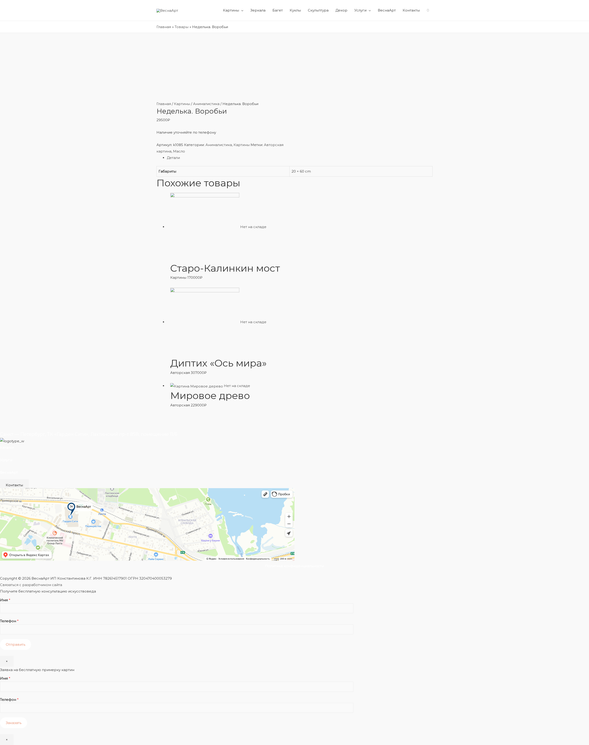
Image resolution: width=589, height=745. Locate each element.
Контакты (411, 10)
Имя (5, 600)
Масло (179, 151)
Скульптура (318, 10)
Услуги (360, 10)
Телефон (9, 621)
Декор (341, 10)
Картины (231, 10)
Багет (277, 10)
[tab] (300, 158)
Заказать (13, 723)
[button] (14, 485)
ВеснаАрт (387, 10)
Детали (173, 157)
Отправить (15, 644)
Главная (163, 104)
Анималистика (206, 104)
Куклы (295, 10)
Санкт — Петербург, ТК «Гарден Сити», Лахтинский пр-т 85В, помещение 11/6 (88, 434)
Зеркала (258, 10)
